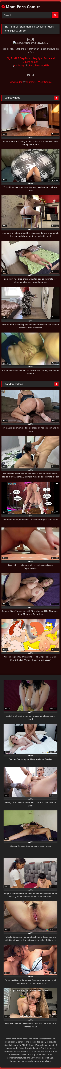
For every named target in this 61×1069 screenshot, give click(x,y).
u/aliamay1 (20, 65)
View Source (45, 82)
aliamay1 (31, 82)
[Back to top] (52, 1060)
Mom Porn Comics (23, 6)
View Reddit (15, 82)
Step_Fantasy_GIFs (38, 65)
